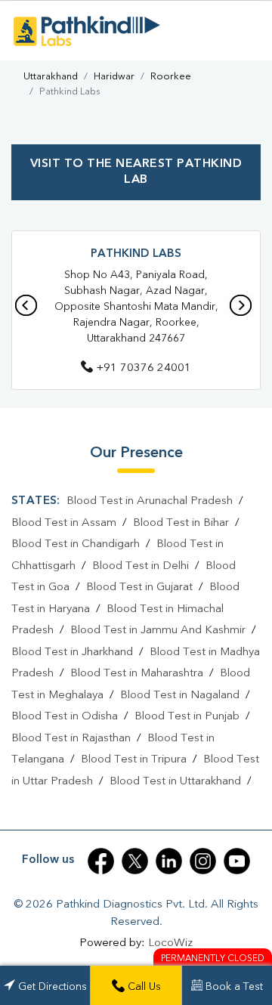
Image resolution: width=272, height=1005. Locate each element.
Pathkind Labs (136, 254)
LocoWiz (170, 943)
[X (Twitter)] (135, 861)
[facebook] (101, 861)
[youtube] (237, 861)
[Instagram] (203, 861)
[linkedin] (169, 861)
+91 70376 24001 (143, 368)
